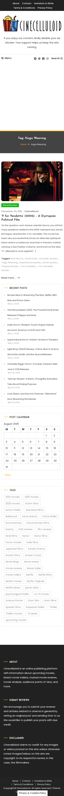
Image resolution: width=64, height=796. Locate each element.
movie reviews (14, 568)
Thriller (53, 607)
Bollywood (11, 516)
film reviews (44, 529)
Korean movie (33, 555)
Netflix (29, 574)
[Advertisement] (32, 96)
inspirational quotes (30, 262)
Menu (8, 58)
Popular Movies (10, 266)
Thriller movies (14, 613)
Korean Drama (36, 548)
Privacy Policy (45, 7)
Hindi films (11, 536)
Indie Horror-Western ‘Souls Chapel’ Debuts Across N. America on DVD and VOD (30, 327)
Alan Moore (17, 258)
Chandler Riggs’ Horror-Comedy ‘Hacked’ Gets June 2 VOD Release (32, 366)
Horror (25, 536)
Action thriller (13, 510)
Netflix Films (45, 574)
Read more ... (9, 277)
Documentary (14, 522)
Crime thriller (49, 516)
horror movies (13, 542)
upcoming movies (16, 620)
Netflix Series (13, 587)
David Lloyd (31, 258)
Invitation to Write (43, 3)
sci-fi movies (41, 594)
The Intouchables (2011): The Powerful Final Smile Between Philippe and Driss (33, 312)
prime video (32, 587)
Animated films (34, 510)
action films (32, 503)
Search (55, 58)
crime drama (29, 516)
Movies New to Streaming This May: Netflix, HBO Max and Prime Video (32, 297)
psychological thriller (17, 594)
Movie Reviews (10, 205)
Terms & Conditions (24, 7)
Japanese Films (14, 548)
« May (7, 475)
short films (50, 600)
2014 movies (13, 497)
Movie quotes (50, 262)
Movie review (31, 561)
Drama (9, 529)
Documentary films (38, 522)
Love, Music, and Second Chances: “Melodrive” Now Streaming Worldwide (32, 396)
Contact (26, 3)
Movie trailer (34, 568)
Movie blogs (12, 561)
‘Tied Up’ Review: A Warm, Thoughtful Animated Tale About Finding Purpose (32, 381)
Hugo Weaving (10, 262)
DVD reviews (25, 529)
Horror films (40, 536)
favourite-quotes (48, 258)
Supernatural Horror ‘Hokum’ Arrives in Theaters (32, 339)
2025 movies (13, 503)
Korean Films (13, 555)
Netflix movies (14, 581)
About (16, 3)
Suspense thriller (35, 607)
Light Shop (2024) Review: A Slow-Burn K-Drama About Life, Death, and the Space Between (33, 352)
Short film (33, 600)
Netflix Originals (35, 581)
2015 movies (32, 497)
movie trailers (13, 574)
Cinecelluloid (32, 211)
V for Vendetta (28, 266)
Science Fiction (14, 600)
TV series (32, 613)
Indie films (32, 542)
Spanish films (13, 607)
